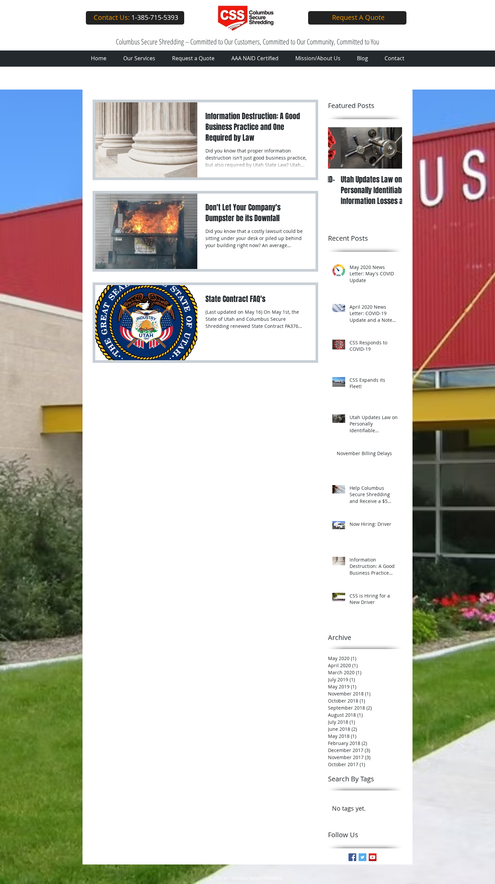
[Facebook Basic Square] (352, 857)
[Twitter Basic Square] (362, 857)
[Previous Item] (339, 148)
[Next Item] (391, 148)
